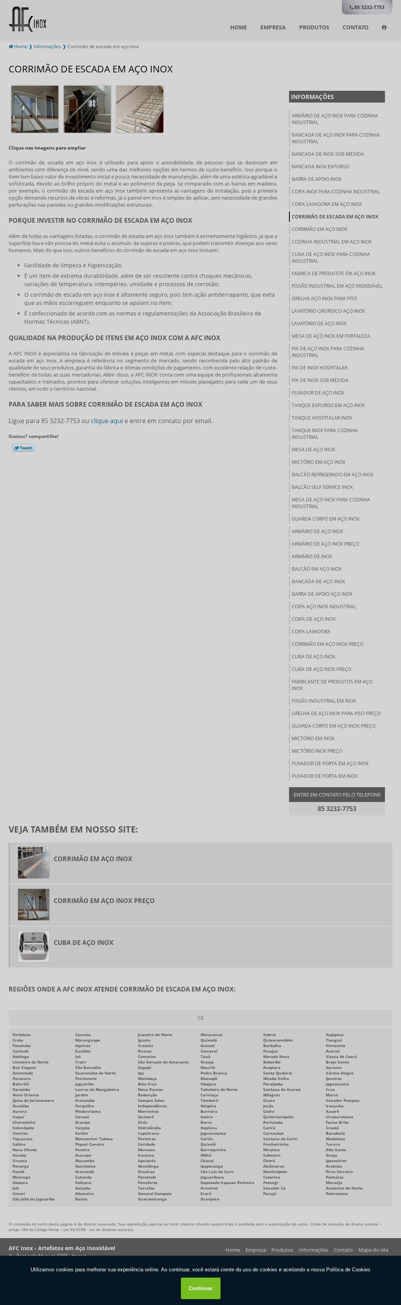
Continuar (201, 1288)
